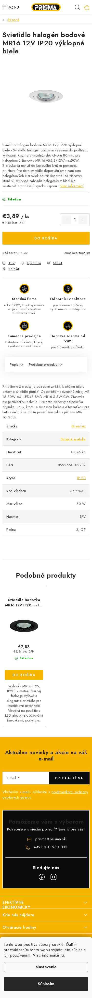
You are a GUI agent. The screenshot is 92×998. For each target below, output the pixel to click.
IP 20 (81, 477)
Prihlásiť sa (69, 778)
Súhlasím (46, 984)
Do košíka (46, 238)
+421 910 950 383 (50, 847)
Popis (14, 364)
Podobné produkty (43, 364)
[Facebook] (42, 877)
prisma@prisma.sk (50, 839)
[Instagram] (53, 877)
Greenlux (83, 252)
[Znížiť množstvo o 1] (66, 220)
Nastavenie (46, 967)
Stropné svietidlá (73, 439)
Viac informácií (72, 186)
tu (62, 955)
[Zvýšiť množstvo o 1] (83, 220)
